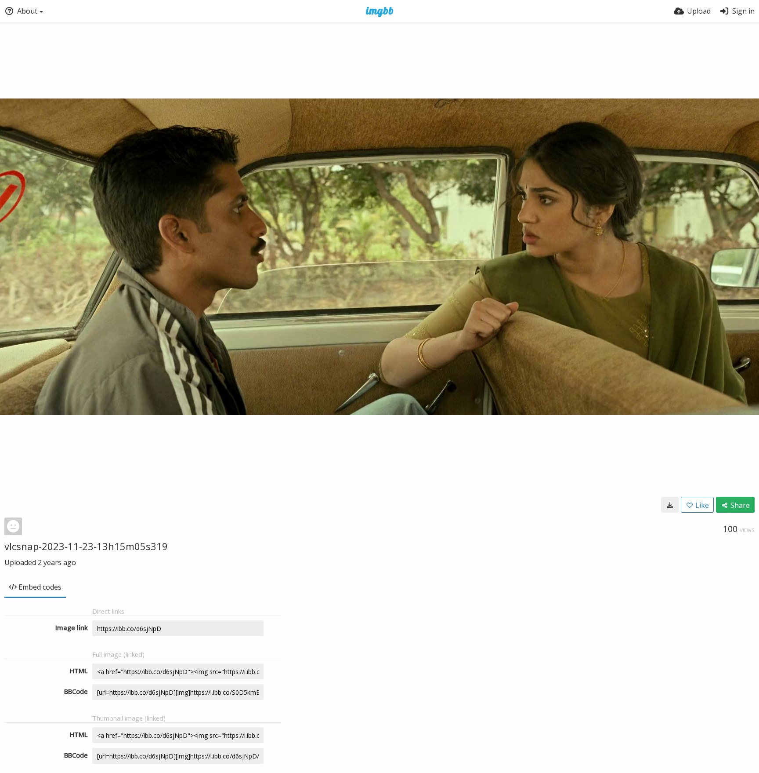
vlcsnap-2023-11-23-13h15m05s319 (86, 546)
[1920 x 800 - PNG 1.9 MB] (670, 505)
